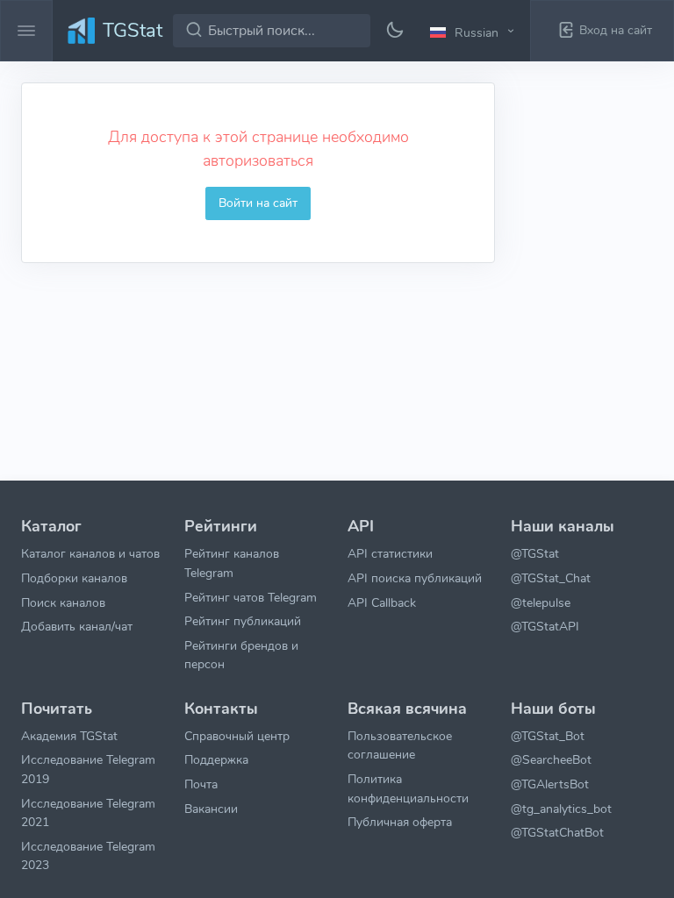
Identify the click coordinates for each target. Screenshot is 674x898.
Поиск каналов (63, 602)
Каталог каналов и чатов (90, 553)
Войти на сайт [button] (258, 202)
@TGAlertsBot (550, 784)
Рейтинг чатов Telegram (250, 597)
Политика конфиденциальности (408, 788)
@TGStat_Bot (547, 736)
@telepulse (540, 602)
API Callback (382, 602)
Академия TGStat (69, 736)
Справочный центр (237, 736)
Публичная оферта (400, 821)
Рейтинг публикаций (242, 621)
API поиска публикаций (415, 578)
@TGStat (535, 553)
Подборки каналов (74, 578)
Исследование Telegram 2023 (88, 855)
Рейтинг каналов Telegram (231, 563)
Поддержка (216, 759)
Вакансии (211, 808)
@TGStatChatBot (557, 832)
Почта (201, 784)
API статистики (390, 553)
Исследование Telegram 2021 (88, 813)
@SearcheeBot (551, 759)
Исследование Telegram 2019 (88, 769)
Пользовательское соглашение (400, 745)
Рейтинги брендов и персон (241, 655)
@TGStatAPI (545, 626)
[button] (475, 31)
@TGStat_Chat (551, 578)
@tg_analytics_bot (561, 808)
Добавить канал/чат (77, 626)
